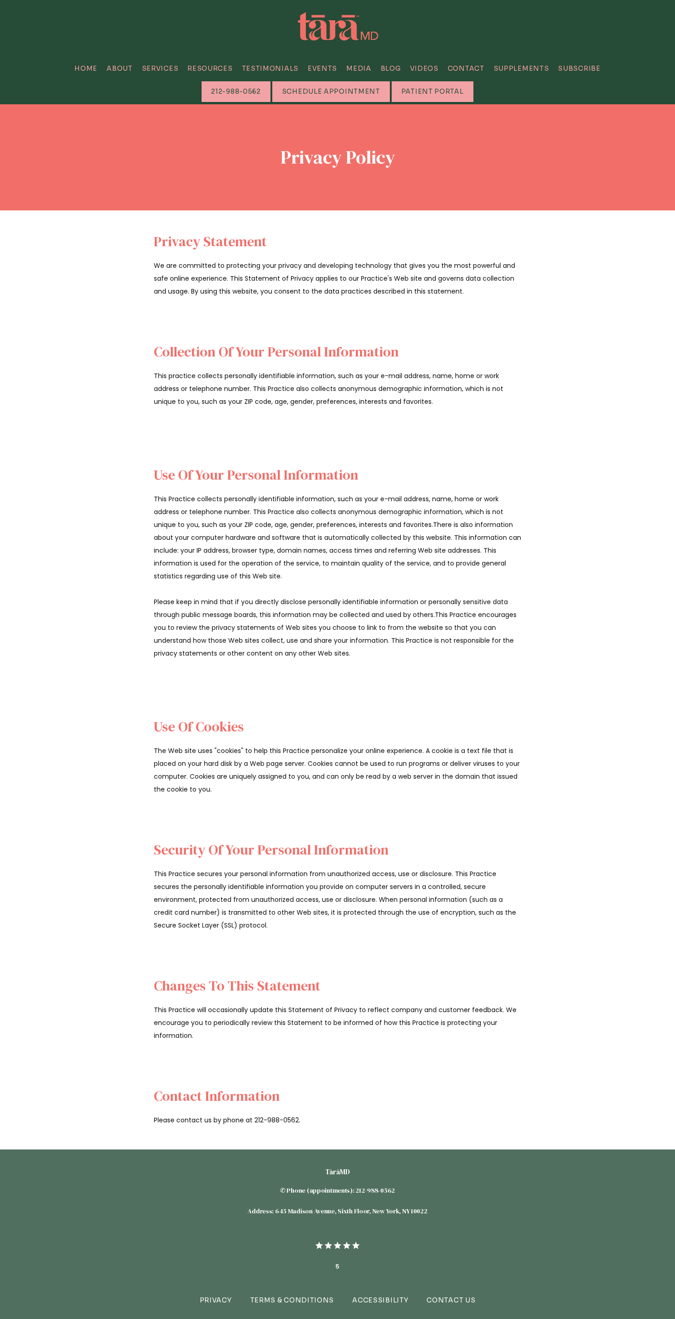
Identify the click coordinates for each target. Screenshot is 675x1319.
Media (358, 68)
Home (85, 68)
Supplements (521, 68)
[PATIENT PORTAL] (432, 101)
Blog (391, 68)
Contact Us (451, 1300)
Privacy (216, 1300)
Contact (466, 68)
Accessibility (380, 1300)
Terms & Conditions (292, 1300)
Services (160, 68)
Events (322, 68)
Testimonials (270, 68)
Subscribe (579, 68)
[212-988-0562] (236, 101)
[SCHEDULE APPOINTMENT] (331, 101)
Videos (424, 68)
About (120, 68)
